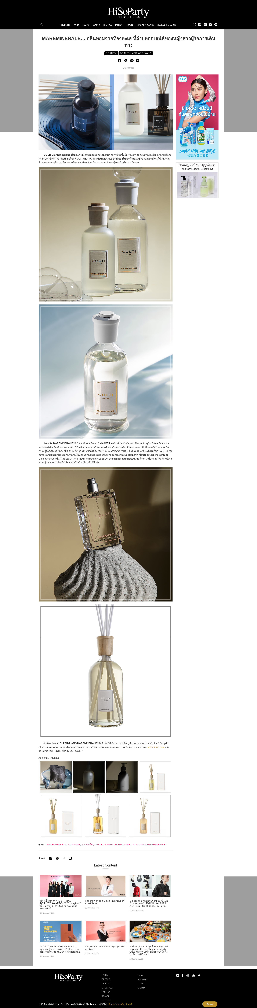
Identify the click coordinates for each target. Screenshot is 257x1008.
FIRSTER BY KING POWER (118, 844)
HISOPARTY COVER (145, 25)
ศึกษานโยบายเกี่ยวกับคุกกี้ (120, 1004)
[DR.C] (197, 117)
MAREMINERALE (55, 844)
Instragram (142, 979)
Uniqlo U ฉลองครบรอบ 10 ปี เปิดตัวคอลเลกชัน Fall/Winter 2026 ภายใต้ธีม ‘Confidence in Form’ (149, 903)
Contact (141, 983)
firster (98, 844)
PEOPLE (86, 25)
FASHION (119, 25)
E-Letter (141, 988)
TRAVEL (130, 25)
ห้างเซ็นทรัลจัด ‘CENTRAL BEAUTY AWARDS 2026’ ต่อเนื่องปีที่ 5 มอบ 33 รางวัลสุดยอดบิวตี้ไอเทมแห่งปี (60, 905)
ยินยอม (210, 1004)
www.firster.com (156, 747)
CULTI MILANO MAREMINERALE (149, 844)
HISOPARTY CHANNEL (166, 25)
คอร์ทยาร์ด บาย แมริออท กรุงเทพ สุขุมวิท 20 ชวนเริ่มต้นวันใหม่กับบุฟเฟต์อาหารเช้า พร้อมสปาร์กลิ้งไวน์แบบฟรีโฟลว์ (149, 950)
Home (140, 975)
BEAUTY (96, 25)
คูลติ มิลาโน (87, 844)
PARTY (76, 25)
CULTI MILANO (72, 844)
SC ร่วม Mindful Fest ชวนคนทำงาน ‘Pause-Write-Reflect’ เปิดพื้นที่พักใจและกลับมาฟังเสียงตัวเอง (60, 949)
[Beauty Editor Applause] (197, 180)
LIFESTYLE (108, 25)
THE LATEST (65, 25)
